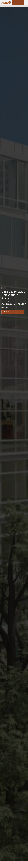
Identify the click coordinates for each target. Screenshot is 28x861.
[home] (6, 2)
